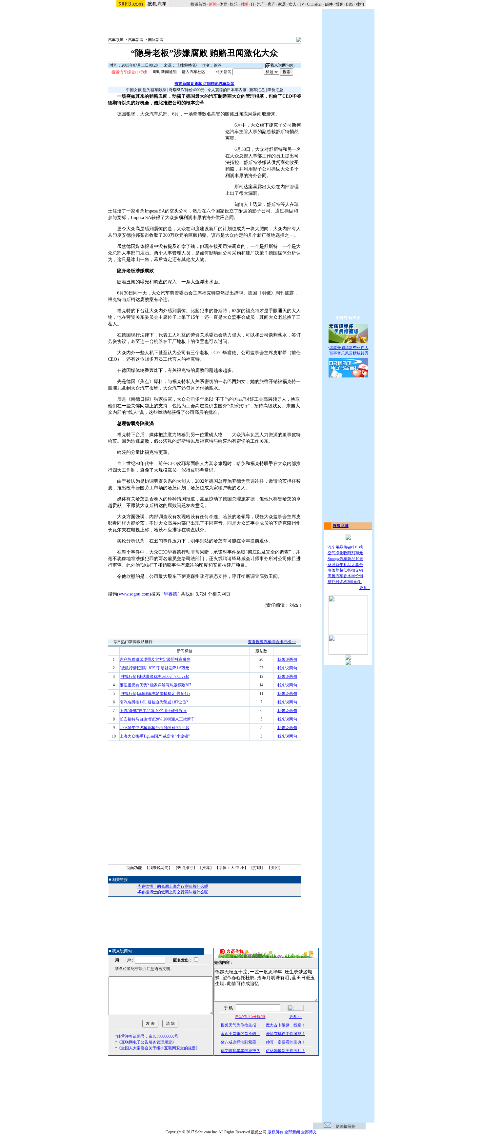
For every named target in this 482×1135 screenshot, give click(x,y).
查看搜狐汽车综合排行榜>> (272, 641)
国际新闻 (156, 39)
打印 (257, 867)
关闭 (275, 867)
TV (301, 4)
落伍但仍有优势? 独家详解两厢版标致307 (155, 685)
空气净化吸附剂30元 (345, 553)
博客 (339, 4)
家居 (282, 4)
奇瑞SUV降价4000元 (187, 90)
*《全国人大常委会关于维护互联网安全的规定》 (157, 1048)
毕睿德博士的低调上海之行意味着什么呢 (172, 886)
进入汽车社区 (193, 72)
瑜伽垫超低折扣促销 (345, 570)
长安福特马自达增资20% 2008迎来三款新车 (157, 719)
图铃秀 (342, 317)
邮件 (329, 4)
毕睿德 (170, 594)
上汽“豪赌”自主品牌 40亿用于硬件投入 (153, 710)
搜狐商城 (341, 525)
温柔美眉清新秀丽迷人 (349, 347)
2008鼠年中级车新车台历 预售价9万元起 (155, 727)
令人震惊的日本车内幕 (227, 90)
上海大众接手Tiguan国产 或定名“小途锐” (155, 736)
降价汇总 (275, 90)
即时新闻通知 (165, 72)
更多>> (295, 1016)
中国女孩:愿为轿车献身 (146, 90)
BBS (349, 4)
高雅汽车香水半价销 (345, 576)
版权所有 (275, 1132)
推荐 (206, 867)
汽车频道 (116, 39)
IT (252, 4)
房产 (271, 4)
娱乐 (234, 4)
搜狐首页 (198, 4)
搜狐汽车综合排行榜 (129, 72)
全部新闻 (292, 1132)
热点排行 (185, 867)
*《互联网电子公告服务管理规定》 (145, 1042)
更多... (364, 587)
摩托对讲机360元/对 (345, 581)
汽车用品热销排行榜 (345, 547)
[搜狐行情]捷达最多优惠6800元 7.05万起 (154, 676)
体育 (223, 4)
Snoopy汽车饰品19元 (345, 559)
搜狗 (360, 4)
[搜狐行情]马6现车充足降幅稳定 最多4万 (155, 693)
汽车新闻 (136, 39)
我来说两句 (287, 659)
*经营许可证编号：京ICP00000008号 (146, 1036)
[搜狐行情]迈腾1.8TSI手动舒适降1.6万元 (154, 668)
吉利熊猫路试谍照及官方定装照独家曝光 (155, 659)
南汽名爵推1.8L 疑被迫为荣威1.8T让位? (154, 702)
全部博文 (309, 1132)
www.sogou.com (134, 594)
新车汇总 (257, 90)
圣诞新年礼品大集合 (345, 564)
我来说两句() (282, 65)
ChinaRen (314, 4)
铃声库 (354, 317)
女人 (292, 4)
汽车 (261, 4)
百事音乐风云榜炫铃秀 (349, 353)
